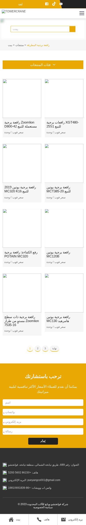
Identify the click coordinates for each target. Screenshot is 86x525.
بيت (10, 45)
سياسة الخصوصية (43, 507)
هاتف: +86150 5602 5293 (23, 472)
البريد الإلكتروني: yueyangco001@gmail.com (34, 480)
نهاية (54, 348)
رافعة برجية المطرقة (38, 45)
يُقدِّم (43, 441)
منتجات (19, 45)
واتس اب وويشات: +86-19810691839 (29, 487)
